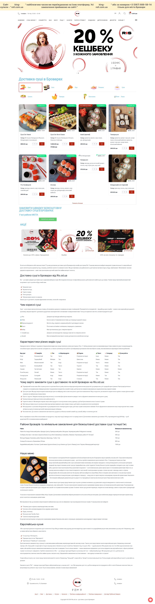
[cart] (42, 144)
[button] (19, 47)
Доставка (49, 594)
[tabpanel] (77, 154)
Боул (56, 20)
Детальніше (51, 250)
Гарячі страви (79, 20)
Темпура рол (114, 134)
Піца (61, 20)
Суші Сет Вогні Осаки (58, 134)
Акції (36, 594)
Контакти (64, 594)
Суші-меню (31, 20)
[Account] (120, 13)
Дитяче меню (102, 20)
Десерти (113, 20)
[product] (32, 105)
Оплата (57, 594)
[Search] (125, 13)
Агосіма (53, 185)
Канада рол (84, 160)
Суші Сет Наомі (26, 134)
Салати (69, 20)
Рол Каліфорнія (26, 185)
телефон (119, 579)
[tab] (30, 87)
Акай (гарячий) (85, 134)
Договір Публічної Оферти (112, 594)
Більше (121, 20)
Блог (41, 594)
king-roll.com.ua (17, 5)
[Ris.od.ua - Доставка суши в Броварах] (77, 13)
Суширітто (43, 20)
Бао (50, 20)
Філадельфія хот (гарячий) (119, 185)
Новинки (21, 20)
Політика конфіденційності (78, 594)
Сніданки (91, 20)
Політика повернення (95, 594)
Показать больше (77, 203)
